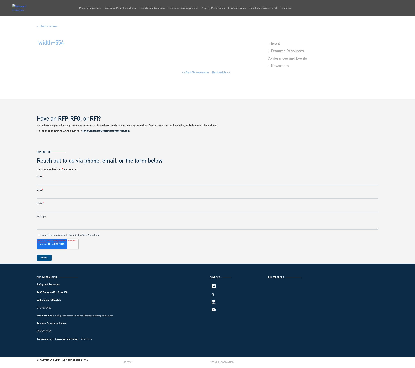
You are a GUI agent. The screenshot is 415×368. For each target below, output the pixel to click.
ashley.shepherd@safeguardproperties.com (106, 130)
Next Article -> (221, 72)
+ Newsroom (278, 65)
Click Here (86, 338)
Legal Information (222, 362)
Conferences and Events (287, 58)
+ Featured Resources (286, 50)
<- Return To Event (47, 26)
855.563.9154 (44, 331)
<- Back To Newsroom (195, 72)
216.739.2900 (44, 307)
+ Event (274, 43)
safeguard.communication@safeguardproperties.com (84, 315)
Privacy (128, 362)
